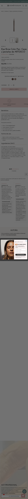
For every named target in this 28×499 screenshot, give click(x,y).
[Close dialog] (26, 241)
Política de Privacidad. (18, 257)
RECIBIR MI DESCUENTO (20, 254)
